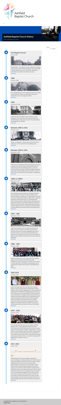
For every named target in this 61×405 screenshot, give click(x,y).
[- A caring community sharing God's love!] (19, 18)
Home (5, 39)
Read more (13, 73)
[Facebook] (50, 48)
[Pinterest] (53, 48)
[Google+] (55, 48)
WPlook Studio (7, 402)
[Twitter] (52, 48)
